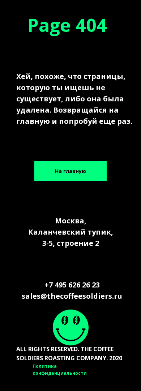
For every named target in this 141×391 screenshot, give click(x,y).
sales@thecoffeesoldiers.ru (72, 296)
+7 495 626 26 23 (72, 285)
